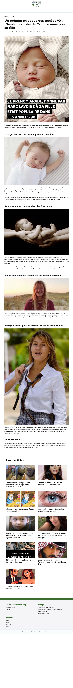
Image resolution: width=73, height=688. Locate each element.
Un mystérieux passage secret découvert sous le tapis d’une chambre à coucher (18, 485)
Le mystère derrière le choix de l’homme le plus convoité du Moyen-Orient (52, 562)
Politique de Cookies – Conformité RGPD (50, 609)
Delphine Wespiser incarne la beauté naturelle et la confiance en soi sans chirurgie (52, 535)
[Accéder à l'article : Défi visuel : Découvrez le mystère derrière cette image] (20, 550)
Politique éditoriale (43, 613)
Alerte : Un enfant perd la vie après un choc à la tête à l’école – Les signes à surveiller (19, 535)
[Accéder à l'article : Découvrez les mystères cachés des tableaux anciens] (20, 499)
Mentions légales (43, 611)
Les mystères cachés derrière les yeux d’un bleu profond (51, 510)
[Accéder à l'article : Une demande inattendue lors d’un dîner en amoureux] (20, 576)
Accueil (6, 16)
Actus (12, 16)
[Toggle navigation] (2, 3)
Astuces (8, 622)
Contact (8, 609)
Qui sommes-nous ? (12, 607)
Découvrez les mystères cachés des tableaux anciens (20, 510)
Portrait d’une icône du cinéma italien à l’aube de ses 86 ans (50, 484)
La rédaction (10, 32)
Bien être (8, 624)
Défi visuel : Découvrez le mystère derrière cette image (19, 561)
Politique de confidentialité (46, 607)
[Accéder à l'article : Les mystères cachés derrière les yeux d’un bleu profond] (52, 499)
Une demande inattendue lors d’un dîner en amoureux (19, 587)
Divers (8, 626)
